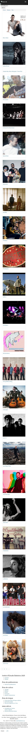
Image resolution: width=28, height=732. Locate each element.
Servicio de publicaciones (10, 684)
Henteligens (5, 325)
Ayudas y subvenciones (10, 695)
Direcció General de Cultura (11, 711)
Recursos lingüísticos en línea (11, 703)
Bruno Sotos (5, 37)
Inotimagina (5, 409)
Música (8, 10)
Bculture (6, 691)
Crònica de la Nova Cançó (8, 127)
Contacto (7, 677)
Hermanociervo (6, 353)
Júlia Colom (5, 522)
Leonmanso (5, 663)
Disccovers (5, 184)
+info (7, 731)
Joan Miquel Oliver (7, 466)
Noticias (6, 679)
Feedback (5, 240)
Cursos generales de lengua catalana (13, 700)
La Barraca (5, 579)
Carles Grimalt (6, 66)
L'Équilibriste (5, 550)
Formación (7, 693)
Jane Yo (4, 438)
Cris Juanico (5, 99)
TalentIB (6, 689)
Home (4, 10)
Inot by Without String (7, 381)
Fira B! (6, 692)
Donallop (5, 212)
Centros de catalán (9, 701)
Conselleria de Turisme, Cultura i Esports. (10, 709)
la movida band (6, 607)
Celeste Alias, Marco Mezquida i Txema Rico (12, 71)
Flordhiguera (5, 268)
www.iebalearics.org (20, 720)
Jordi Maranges (6, 494)
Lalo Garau (5, 635)
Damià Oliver (6, 156)
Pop (12, 10)
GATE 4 (4, 297)
